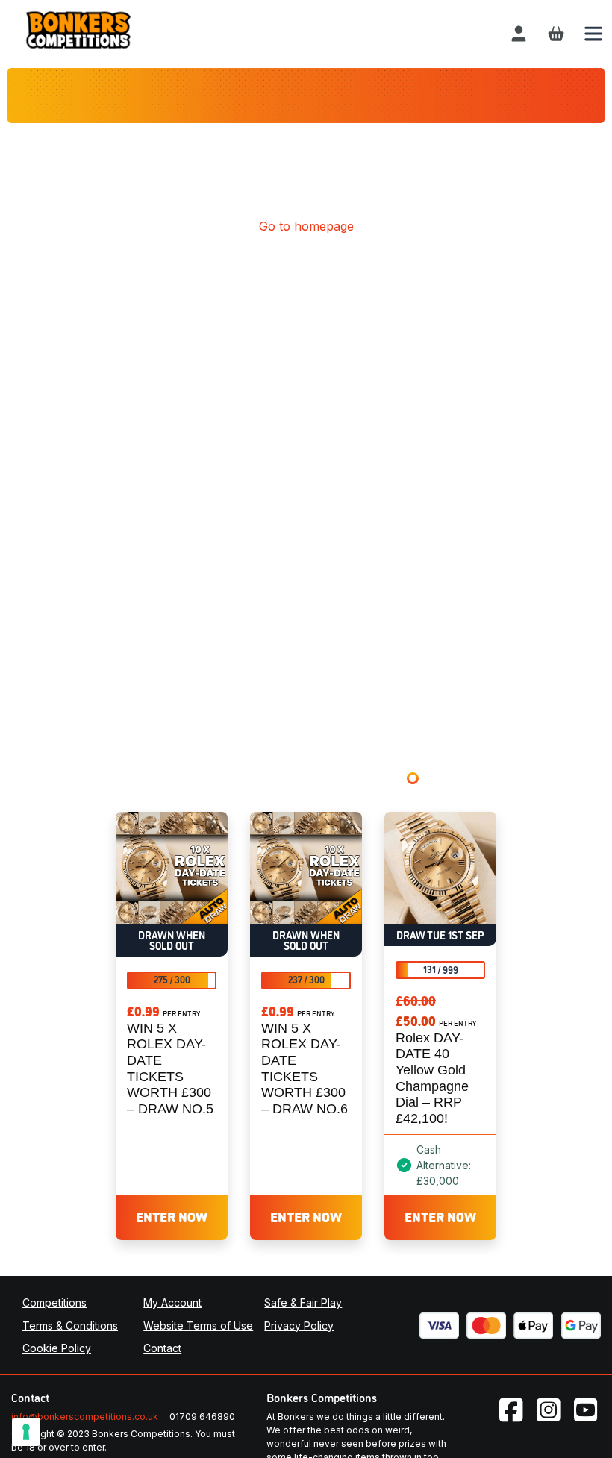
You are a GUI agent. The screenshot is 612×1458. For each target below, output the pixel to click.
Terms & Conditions (70, 1325)
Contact (162, 1348)
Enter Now (171, 1216)
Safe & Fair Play (303, 1302)
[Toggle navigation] (593, 33)
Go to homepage (306, 226)
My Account (172, 1302)
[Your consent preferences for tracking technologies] (26, 1432)
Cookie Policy (56, 1348)
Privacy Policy (299, 1325)
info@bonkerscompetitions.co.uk (84, 1416)
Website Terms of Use (198, 1325)
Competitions (54, 1302)
